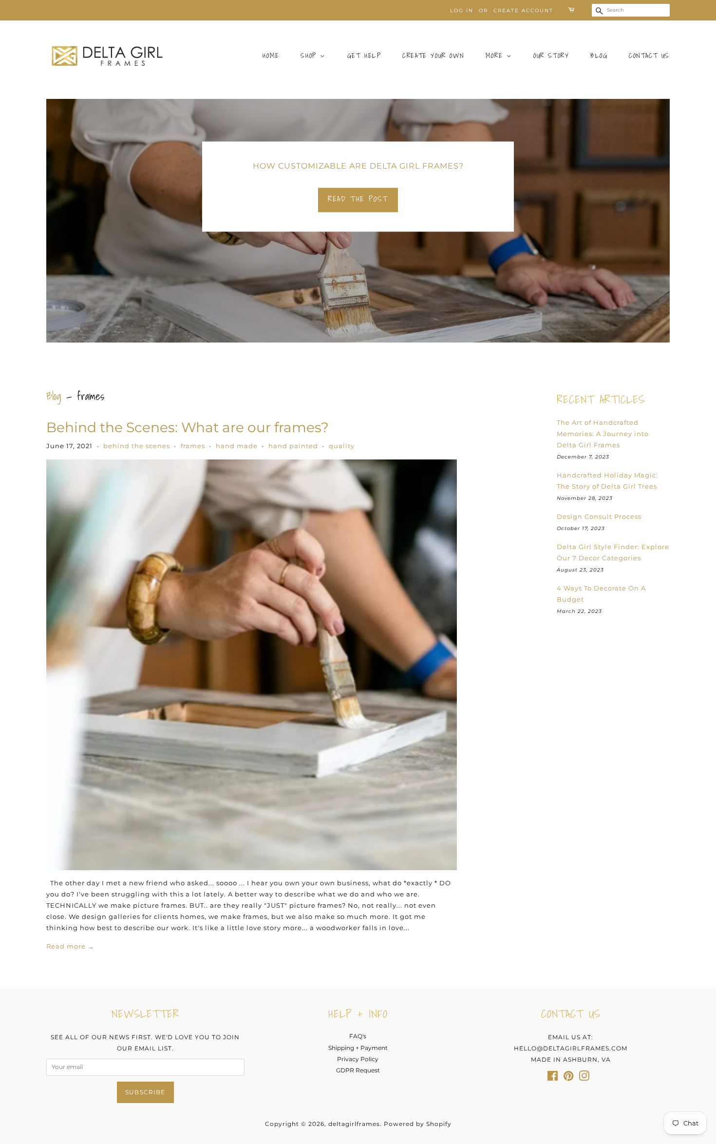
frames (193, 446)
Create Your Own (433, 55)
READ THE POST (358, 198)
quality (342, 446)
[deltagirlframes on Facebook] (552, 1078)
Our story (551, 55)
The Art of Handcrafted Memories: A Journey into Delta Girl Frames (603, 434)
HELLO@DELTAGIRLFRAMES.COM (570, 1048)
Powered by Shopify (418, 1123)
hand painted (293, 446)
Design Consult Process (599, 516)
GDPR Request (358, 1070)
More (496, 55)
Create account (523, 10)
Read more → (70, 946)
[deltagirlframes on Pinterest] (568, 1078)
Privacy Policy (357, 1059)
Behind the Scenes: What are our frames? (187, 427)
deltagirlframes (354, 1123)
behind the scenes (136, 446)
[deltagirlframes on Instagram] (584, 1078)
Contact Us (649, 55)
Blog (598, 55)
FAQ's (357, 1036)
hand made (237, 446)
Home (271, 55)
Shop (310, 55)
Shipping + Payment (358, 1047)
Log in (461, 10)
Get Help (364, 55)
